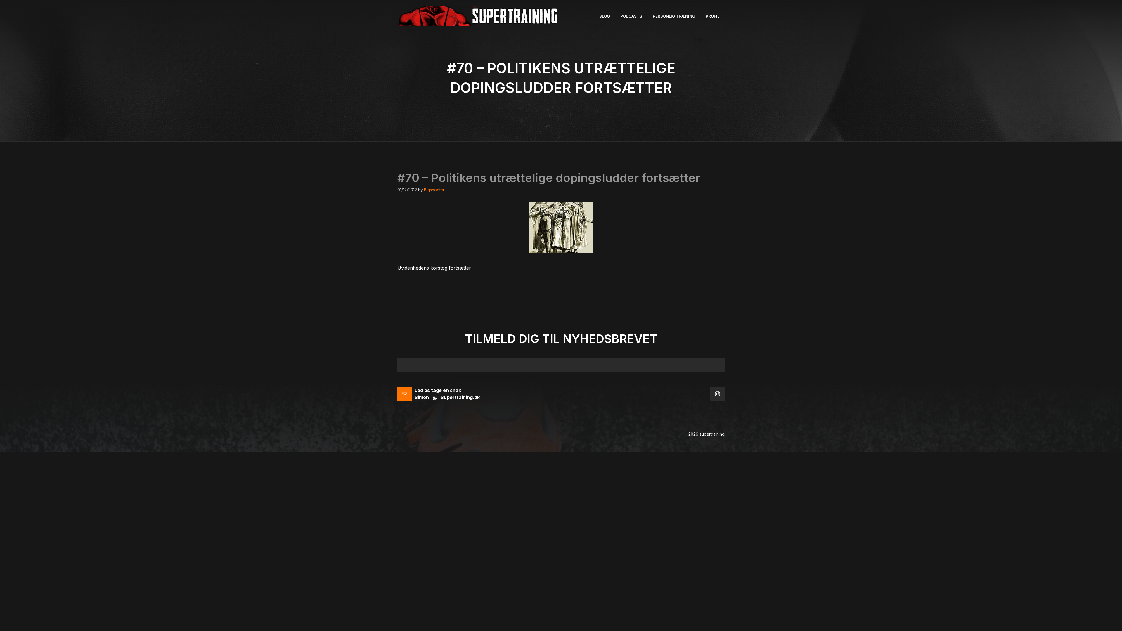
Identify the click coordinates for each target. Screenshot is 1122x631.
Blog (604, 16)
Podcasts (631, 16)
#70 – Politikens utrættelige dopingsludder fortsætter (548, 178)
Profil (712, 16)
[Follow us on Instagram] (717, 394)
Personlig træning (674, 16)
